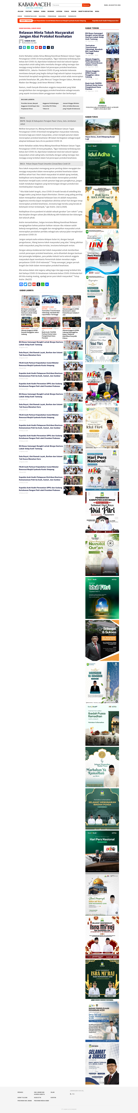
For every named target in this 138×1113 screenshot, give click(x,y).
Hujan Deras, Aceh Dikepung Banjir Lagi (100, 137)
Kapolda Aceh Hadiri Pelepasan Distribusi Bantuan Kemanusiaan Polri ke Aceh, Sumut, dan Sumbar (41, 21)
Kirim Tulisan (22, 1097)
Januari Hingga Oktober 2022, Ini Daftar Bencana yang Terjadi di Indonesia (71, 106)
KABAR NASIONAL (25, 28)
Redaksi (20, 1092)
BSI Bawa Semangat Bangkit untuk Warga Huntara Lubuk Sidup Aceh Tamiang (29, 312)
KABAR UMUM (36, 28)
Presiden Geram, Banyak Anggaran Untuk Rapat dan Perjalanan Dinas (30, 106)
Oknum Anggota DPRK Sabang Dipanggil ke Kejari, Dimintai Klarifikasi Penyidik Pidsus (71, 334)
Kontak (53, 1097)
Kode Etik (37, 1097)
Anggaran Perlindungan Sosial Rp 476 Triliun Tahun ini (51, 106)
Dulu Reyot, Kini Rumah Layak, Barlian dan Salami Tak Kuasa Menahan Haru (40, 353)
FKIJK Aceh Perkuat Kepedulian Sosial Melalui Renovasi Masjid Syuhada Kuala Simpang (38, 364)
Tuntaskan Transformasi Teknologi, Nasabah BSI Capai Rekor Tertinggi (51, 313)
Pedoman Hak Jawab (25, 1101)
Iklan (52, 1092)
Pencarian (86, 5)
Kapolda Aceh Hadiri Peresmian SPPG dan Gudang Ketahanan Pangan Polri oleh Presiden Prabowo (40, 384)
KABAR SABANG (67, 307)
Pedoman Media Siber (41, 1101)
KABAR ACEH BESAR (47, 328)
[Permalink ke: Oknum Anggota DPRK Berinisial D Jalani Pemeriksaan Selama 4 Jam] (72, 300)
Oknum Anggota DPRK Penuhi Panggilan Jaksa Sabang (30, 332)
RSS (73, 1094)
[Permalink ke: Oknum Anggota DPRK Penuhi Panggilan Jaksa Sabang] (30, 322)
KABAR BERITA (46, 307)
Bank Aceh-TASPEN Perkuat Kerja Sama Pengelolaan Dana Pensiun (49, 335)
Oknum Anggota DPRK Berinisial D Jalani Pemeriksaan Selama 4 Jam (71, 312)
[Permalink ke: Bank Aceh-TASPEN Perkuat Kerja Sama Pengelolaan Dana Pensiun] (51, 322)
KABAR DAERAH (25, 307)
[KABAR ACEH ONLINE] (35, 5)
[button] (20, 47)
